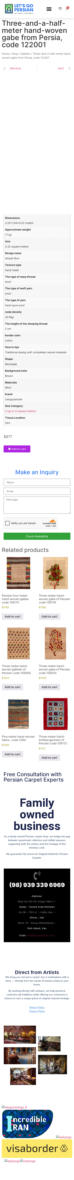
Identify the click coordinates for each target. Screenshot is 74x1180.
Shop (15, 53)
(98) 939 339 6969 (37, 884)
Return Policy (37, 1007)
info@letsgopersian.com (40, 935)
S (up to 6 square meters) (20, 411)
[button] (49, 9)
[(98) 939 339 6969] (37, 875)
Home (5, 53)
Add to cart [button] (12, 616)
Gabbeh (25, 53)
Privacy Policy (37, 1011)
